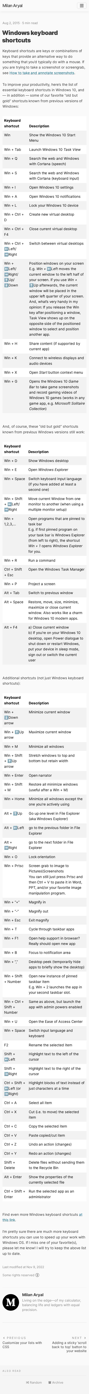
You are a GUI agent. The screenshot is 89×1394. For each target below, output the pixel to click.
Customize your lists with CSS (22, 1345)
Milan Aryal (12, 5)
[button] (33, 1383)
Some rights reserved (18, 1275)
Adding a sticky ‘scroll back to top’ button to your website (69, 1347)
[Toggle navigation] (82, 5)
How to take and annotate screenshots (42, 73)
